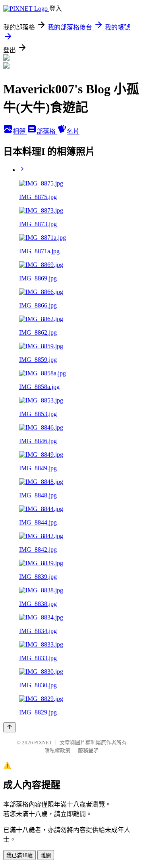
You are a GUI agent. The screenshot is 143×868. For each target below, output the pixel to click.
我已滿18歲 (19, 855)
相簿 (20, 131)
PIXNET (43, 743)
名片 (73, 131)
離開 (46, 855)
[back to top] (9, 727)
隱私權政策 (57, 751)
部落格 (47, 131)
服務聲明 (88, 751)
